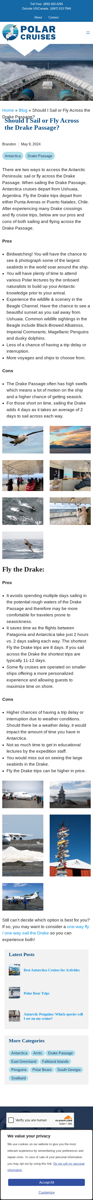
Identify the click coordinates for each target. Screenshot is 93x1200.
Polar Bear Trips (36, 993)
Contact (54, 17)
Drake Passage (40, 156)
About (38, 17)
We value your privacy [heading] (28, 1136)
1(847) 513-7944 (60, 8)
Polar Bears (42, 1070)
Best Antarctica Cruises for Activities (52, 970)
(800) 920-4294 (53, 4)
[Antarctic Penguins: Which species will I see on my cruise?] (14, 1016)
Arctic (37, 1053)
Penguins (19, 1070)
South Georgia (69, 1070)
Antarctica (13, 156)
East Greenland (23, 1061)
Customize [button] (47, 1192)
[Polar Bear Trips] (14, 993)
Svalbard (18, 1078)
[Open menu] (88, 32)
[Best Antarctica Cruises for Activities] (14, 970)
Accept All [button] (46, 1182)
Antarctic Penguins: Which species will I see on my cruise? (53, 1016)
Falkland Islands (55, 1061)
